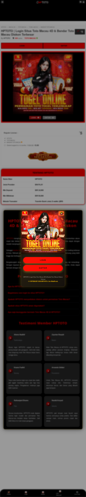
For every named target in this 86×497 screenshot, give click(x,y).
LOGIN (43, 260)
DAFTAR (43, 268)
